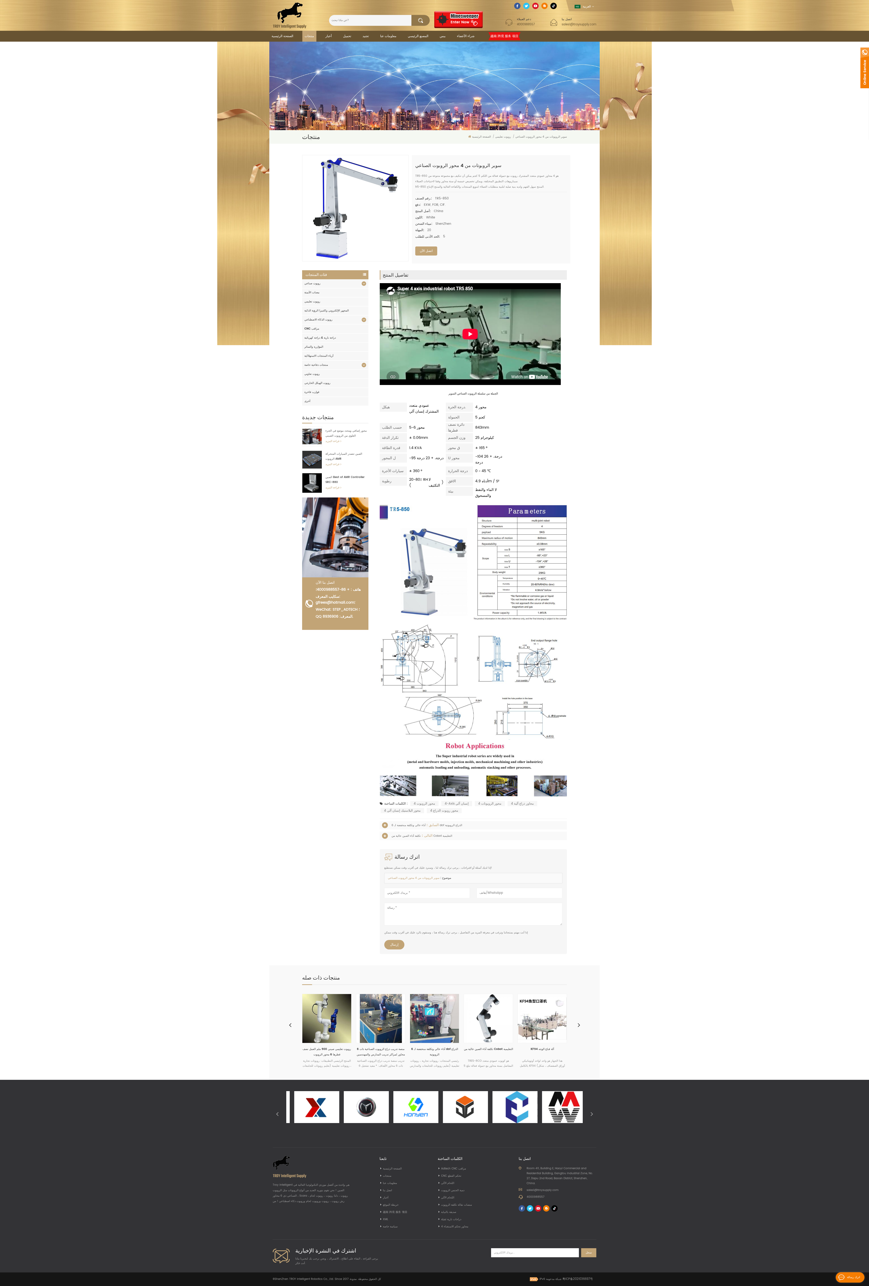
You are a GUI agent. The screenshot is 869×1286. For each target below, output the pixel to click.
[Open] (864, 68)
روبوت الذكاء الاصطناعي (318, 320)
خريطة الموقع (391, 1205)
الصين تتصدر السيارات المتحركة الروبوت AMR (343, 456)
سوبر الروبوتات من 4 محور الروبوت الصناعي (413, 878)
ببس (443, 36)
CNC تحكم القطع (451, 1176)
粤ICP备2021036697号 (577, 1279)
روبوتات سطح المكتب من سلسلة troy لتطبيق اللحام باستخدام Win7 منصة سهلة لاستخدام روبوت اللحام (542, 1052)
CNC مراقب (311, 329)
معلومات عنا (388, 36)
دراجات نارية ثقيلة (451, 1219)
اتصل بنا (387, 1190)
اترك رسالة (853, 1277)
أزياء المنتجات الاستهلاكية (318, 356)
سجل (589, 1252)
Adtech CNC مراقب (453, 1168)
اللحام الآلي (447, 1183)
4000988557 (526, 24)
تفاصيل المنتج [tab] (395, 275)
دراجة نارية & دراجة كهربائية (320, 338)
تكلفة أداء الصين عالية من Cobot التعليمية (380, 1049)
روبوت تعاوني (312, 374)
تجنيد (366, 36)
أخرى (307, 401)
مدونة (353, 1279)
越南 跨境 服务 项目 (504, 36)
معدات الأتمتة (311, 292)
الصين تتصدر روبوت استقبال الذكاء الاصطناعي (488, 1052)
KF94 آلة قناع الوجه (434, 1049)
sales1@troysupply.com (579, 24)
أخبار (328, 36)
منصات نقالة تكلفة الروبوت (456, 1205)
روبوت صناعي (312, 283)
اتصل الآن (426, 250)
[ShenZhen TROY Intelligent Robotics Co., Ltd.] (289, 15)
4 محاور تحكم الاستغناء (454, 1226)
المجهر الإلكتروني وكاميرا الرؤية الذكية (326, 310)
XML (385, 1219)
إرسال (394, 944)
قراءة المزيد (332, 441)
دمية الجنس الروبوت (452, 1190)
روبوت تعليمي (312, 301)
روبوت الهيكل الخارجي (317, 383)
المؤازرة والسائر (313, 347)
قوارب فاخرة (311, 392)
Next (579, 1025)
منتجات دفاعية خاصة (316, 365)
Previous (290, 1025)
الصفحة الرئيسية (282, 36)
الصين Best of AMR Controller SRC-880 (345, 479)
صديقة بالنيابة (448, 1212)
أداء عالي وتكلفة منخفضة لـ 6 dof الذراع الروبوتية (326, 1052)
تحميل (347, 36)
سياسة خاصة (390, 1226)
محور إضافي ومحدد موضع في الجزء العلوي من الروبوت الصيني (346, 433)
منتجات (309, 36)
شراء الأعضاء (466, 36)
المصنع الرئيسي (418, 36)
